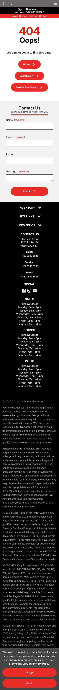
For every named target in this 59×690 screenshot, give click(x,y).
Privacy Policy (41, 663)
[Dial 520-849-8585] (11, 3)
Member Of (27, 225)
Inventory (27, 207)
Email (15, 137)
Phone (9, 154)
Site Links (27, 216)
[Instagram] (29, 290)
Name (15, 119)
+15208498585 (29, 255)
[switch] (55, 3)
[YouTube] (34, 290)
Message (17, 171)
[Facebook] (23, 290)
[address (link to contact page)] (3, 3)
